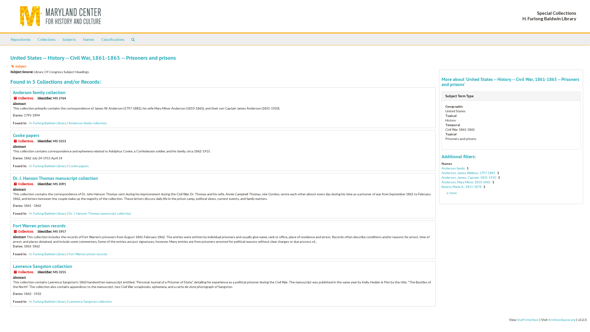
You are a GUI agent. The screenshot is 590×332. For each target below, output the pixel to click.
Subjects (69, 39)
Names (88, 39)
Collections (47, 39)
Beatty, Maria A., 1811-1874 (462, 187)
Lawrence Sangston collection (42, 266)
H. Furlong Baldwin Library (47, 123)
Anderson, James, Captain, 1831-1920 (469, 177)
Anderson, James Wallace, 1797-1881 (469, 173)
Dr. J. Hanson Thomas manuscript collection (55, 178)
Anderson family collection (39, 92)
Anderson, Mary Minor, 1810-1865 (466, 182)
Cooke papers (26, 135)
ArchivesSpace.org (562, 320)
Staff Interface (528, 320)
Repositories (21, 39)
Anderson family (454, 168)
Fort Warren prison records (39, 226)
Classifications (112, 39)
